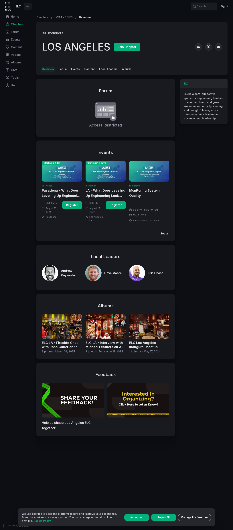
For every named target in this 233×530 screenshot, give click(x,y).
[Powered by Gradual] (18, 525)
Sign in (225, 6)
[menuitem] (18, 16)
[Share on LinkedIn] (210, 17)
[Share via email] (225, 17)
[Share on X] (217, 17)
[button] (27, 6)
